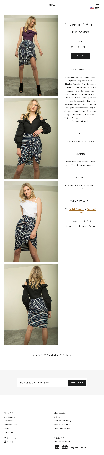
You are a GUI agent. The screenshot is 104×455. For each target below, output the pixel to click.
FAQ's (6, 428)
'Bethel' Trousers (76, 209)
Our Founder (9, 417)
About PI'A (8, 413)
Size (80, 41)
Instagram (12, 442)
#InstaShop (9, 432)
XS (72, 47)
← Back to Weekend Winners (52, 355)
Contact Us (9, 421)
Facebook (11, 438)
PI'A (52, 5)
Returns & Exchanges (63, 421)
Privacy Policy (10, 424)
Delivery (57, 417)
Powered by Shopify (62, 441)
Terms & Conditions (63, 424)
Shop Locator (60, 413)
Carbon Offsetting (62, 428)
